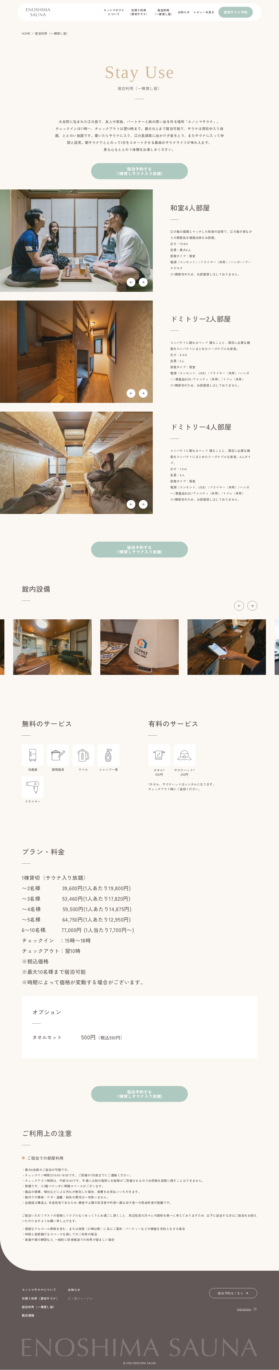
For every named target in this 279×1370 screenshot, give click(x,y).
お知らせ (184, 12)
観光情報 (28, 1315)
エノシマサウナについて (114, 12)
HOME (26, 33)
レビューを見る (204, 12)
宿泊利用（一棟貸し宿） (163, 12)
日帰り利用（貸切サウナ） (138, 12)
